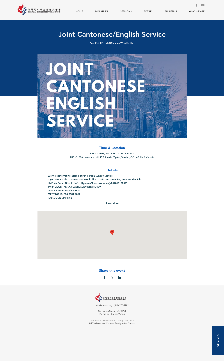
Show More (112, 203)
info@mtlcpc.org (104, 305)
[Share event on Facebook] (104, 277)
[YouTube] (203, 5)
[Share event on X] (112, 277)
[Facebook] (197, 5)
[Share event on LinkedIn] (119, 277)
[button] (101, 11)
